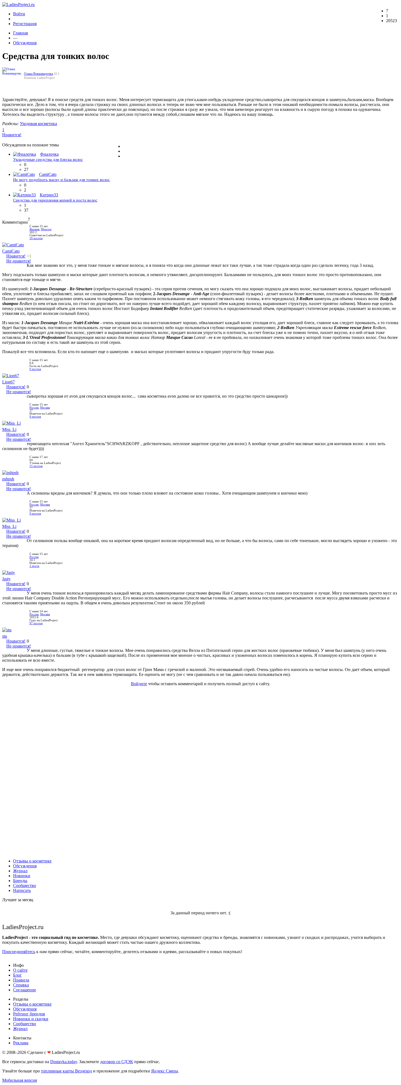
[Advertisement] (200, 772)
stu (4, 636)
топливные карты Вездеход (66, 1071)
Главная (20, 33)
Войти (19, 13)
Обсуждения (25, 42)
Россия (33, 407)
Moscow (46, 229)
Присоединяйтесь (18, 951)
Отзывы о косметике (32, 861)
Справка (21, 985)
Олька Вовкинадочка (38, 74)
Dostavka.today (63, 1061)
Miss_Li (9, 429)
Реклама (20, 1042)
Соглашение (24, 990)
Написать (22, 890)
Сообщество (24, 885)
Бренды (20, 880)
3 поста (34, 565)
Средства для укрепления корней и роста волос (55, 200)
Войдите (139, 683)
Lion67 (8, 382)
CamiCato (47, 174)
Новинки (21, 875)
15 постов (36, 466)
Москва (45, 407)
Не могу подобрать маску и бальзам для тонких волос (61, 180)
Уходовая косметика (38, 123)
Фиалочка (49, 154)
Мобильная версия (19, 1080)
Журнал (20, 870)
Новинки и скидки (30, 1018)
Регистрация (25, 23)
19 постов (36, 238)
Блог (17, 975)
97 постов (36, 623)
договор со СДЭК (116, 1061)
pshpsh (8, 479)
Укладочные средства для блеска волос (48, 159)
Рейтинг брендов (29, 1014)
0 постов (35, 369)
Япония (34, 229)
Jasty (6, 579)
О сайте (20, 970)
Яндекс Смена (164, 1071)
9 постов (35, 416)
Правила (21, 980)
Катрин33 (49, 195)
